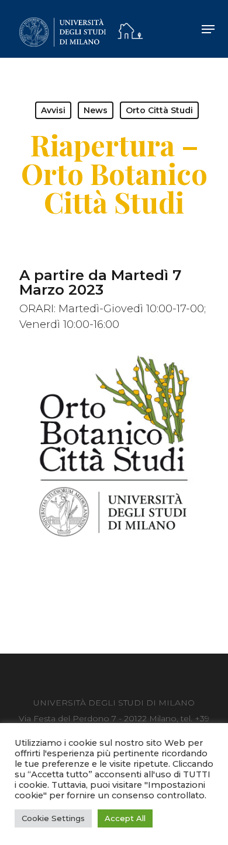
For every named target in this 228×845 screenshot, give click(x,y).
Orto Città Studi (159, 110)
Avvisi (53, 110)
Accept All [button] (125, 818)
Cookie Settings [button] (53, 818)
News (96, 110)
